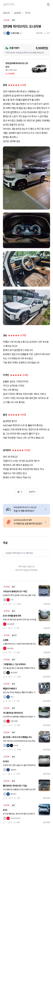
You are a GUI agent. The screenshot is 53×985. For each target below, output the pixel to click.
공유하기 (32, 492)
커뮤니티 (6, 13)
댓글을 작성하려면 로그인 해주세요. (19, 553)
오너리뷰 (17, 13)
